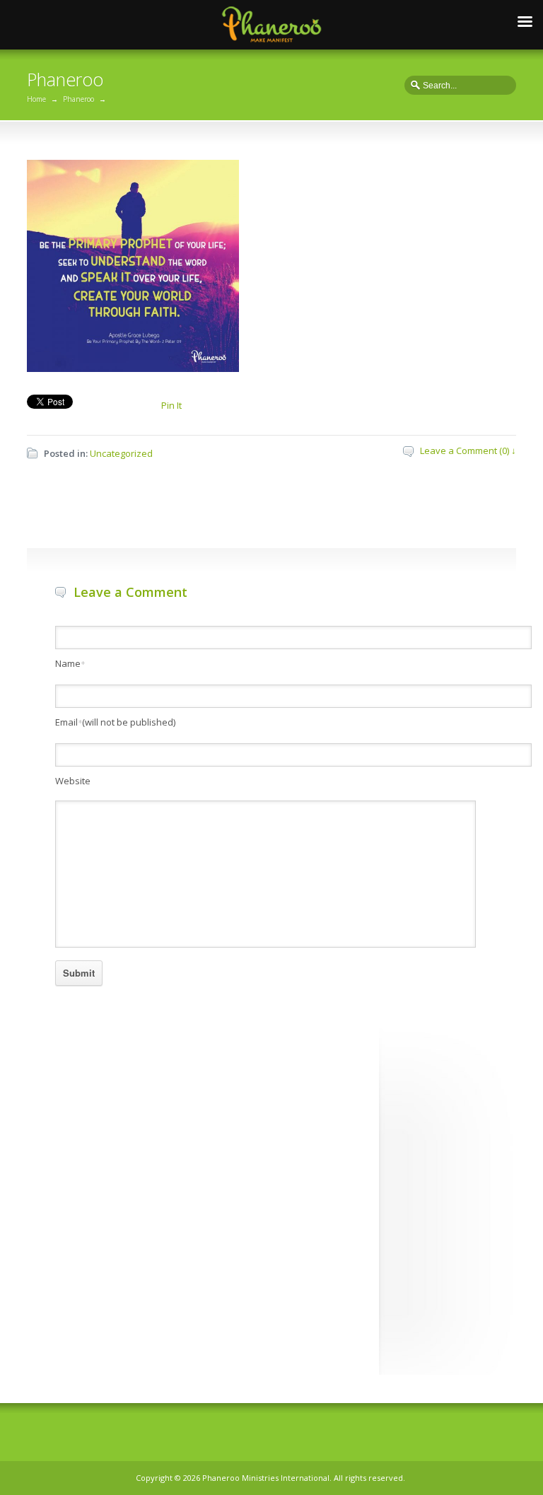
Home (36, 99)
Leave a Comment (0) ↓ (468, 450)
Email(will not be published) (115, 722)
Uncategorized (121, 453)
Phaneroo (78, 99)
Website (72, 780)
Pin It (171, 405)
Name (70, 663)
